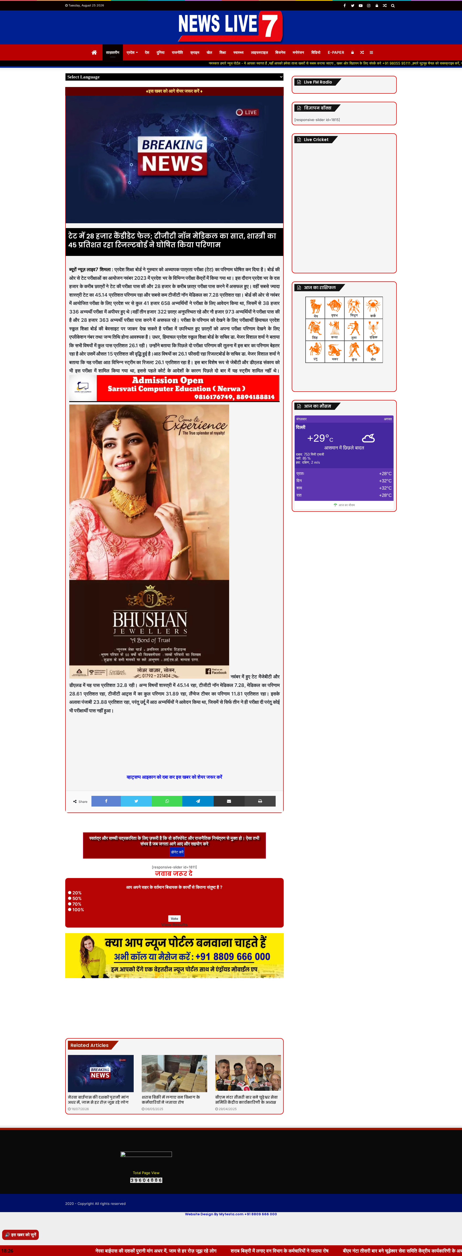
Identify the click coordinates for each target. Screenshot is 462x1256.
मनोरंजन (298, 52)
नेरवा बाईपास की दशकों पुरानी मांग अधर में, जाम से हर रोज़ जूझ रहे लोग (98, 1100)
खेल (209, 52)
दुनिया (160, 52)
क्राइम (194, 52)
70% (77, 904)
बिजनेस (280, 52)
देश (147, 52)
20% (77, 892)
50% (77, 898)
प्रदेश (130, 52)
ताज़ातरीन (112, 52)
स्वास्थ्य (238, 52)
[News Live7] (231, 27)
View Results (174, 924)
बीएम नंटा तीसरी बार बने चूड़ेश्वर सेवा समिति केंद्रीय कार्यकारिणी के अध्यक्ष (246, 1100)
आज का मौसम (347, 505)
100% (78, 909)
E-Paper (336, 52)
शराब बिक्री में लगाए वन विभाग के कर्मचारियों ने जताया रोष (171, 1100)
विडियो (315, 52)
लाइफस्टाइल (259, 52)
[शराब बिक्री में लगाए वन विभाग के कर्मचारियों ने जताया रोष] (174, 1073)
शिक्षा (223, 52)
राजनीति (177, 52)
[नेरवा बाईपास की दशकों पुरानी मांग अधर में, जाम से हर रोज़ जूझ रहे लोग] (101, 1073)
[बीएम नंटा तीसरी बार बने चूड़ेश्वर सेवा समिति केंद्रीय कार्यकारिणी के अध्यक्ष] (248, 1073)
